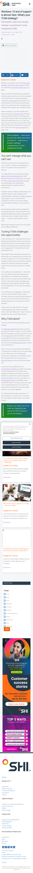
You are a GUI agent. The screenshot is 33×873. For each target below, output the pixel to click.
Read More (7, 477)
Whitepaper (9, 626)
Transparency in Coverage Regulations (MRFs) (14, 858)
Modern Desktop (6, 810)
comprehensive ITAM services (10, 369)
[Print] (2, 38)
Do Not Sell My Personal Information (11, 854)
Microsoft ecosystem (19, 343)
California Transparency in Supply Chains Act (14, 856)
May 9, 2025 (19, 32)
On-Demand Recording (11, 613)
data (8, 309)
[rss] (8, 847)
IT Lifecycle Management (8, 790)
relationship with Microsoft (11, 329)
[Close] (30, 424)
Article (13, 34)
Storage (4, 843)
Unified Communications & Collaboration (13, 804)
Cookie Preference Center (16, 438)
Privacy (4, 852)
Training (4, 794)
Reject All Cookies (16, 442)
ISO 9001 (4, 862)
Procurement (5, 792)
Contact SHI (19, 408)
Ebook (7, 597)
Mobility (4, 808)
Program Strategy (6, 825)
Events (7, 600)
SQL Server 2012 (18, 114)
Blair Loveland (6, 32)
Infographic (9, 603)
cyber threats (13, 101)
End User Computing (7, 806)
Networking (5, 841)
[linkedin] (3, 847)
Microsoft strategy (6, 360)
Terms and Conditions (8, 850)
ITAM (5, 174)
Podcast (8, 616)
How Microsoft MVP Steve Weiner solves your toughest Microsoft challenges (16, 460)
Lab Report (9, 607)
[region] (16, 436)
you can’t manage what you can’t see (18, 181)
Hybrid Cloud (5, 823)
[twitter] (11, 847)
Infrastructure (5, 837)
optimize (8, 248)
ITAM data (18, 292)
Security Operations (7, 827)
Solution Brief (9, 620)
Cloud (3, 839)
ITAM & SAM (5, 786)
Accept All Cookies (16, 447)
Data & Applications (7, 821)
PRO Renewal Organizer (8, 380)
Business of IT (6, 34)
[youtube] (14, 847)
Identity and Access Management (10, 819)
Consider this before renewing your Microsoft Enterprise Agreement (16, 550)
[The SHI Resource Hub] (10, 4)
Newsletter (8, 610)
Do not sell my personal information (11, 432)
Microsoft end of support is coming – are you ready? (16, 504)
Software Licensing (7, 788)
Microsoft (9, 336)
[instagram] (6, 847)
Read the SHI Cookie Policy (9, 433)
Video (7, 623)
